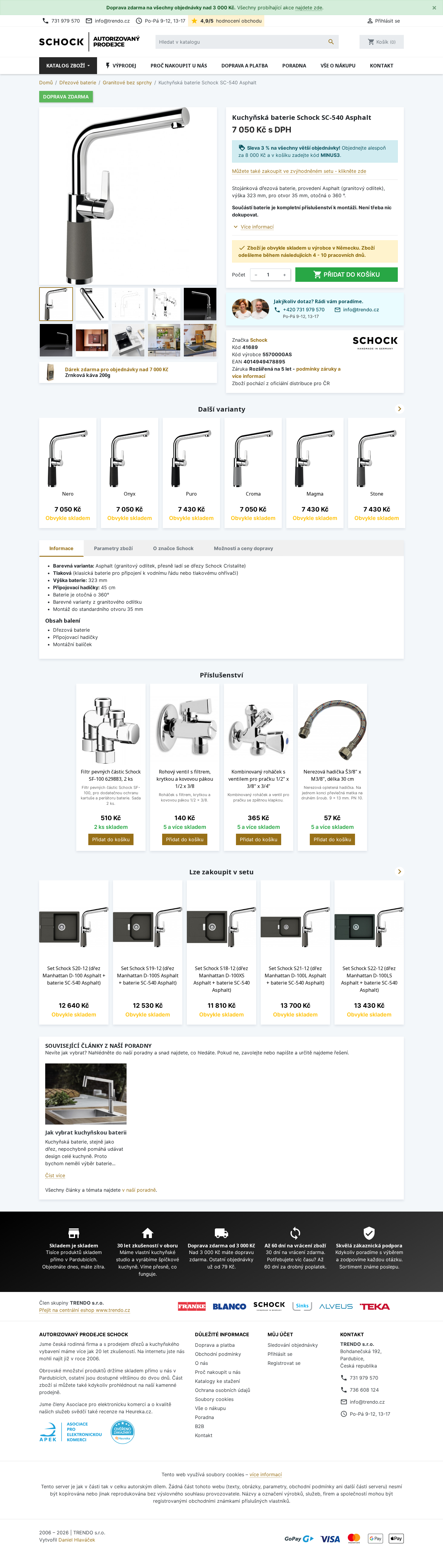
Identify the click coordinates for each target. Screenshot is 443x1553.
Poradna (294, 65)
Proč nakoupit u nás (179, 65)
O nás (201, 1363)
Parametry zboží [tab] (113, 548)
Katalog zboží (66, 65)
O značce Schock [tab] (173, 548)
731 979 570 (61, 20)
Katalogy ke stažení (217, 1381)
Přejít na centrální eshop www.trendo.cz (84, 1310)
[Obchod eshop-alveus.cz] (336, 1306)
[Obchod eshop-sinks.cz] (302, 1306)
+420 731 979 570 (304, 310)
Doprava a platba (245, 65)
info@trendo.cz (107, 20)
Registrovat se (284, 1363)
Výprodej (120, 65)
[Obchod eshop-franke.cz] (192, 1306)
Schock (258, 340)
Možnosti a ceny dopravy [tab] (243, 548)
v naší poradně (139, 1190)
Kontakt (382, 65)
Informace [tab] (61, 548)
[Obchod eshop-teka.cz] (375, 1306)
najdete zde (308, 8)
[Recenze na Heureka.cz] (123, 1435)
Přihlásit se (280, 1354)
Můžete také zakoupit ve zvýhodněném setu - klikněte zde (299, 171)
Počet (238, 275)
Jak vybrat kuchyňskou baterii (86, 1132)
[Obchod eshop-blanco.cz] (229, 1306)
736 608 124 (364, 1390)
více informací (266, 1474)
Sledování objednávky (293, 1345)
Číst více (55, 1175)
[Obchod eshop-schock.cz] (269, 1306)
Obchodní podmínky (218, 1354)
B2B (199, 1426)
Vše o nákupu (338, 65)
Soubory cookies (214, 1399)
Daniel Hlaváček (76, 1540)
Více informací (257, 227)
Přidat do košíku (346, 274)
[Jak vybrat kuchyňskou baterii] (86, 1094)
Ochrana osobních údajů (222, 1390)
